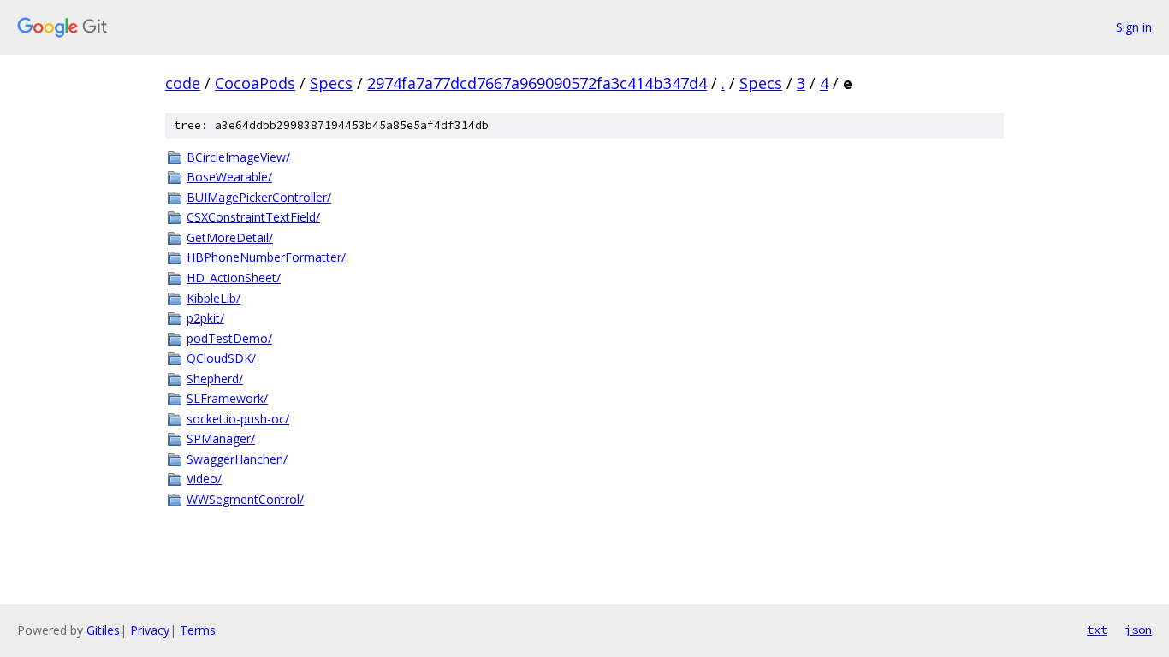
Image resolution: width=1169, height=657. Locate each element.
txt (1097, 629)
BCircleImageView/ (238, 157)
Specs (331, 83)
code (182, 83)
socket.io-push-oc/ (238, 419)
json (1138, 629)
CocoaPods (255, 83)
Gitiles (103, 630)
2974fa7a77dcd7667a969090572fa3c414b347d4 (537, 83)
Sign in (1134, 27)
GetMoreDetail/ (230, 237)
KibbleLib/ (213, 298)
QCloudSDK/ (221, 358)
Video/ (204, 479)
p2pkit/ (205, 318)
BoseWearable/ (229, 177)
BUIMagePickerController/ (259, 197)
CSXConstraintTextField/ (253, 217)
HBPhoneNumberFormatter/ (266, 257)
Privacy (149, 630)
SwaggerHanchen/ (237, 459)
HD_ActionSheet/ (234, 277)
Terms (198, 630)
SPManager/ (221, 438)
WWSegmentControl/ (245, 499)
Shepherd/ (215, 378)
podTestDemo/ (229, 338)
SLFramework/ (227, 398)
